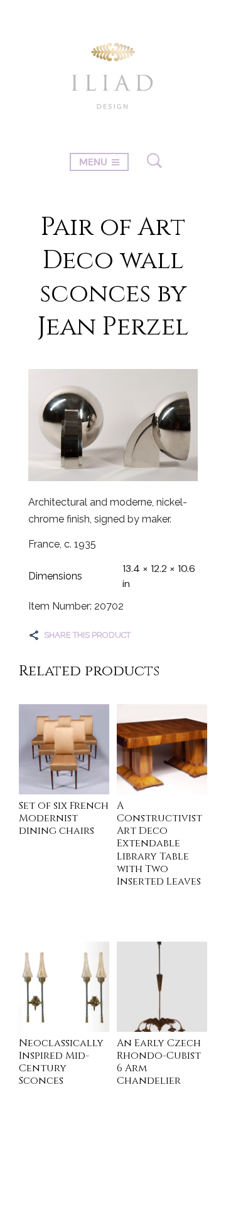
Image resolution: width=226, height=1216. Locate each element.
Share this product (87, 635)
